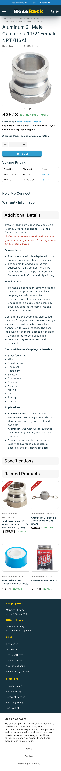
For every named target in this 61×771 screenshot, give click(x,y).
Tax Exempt (12, 708)
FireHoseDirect (14, 655)
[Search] (52, 11)
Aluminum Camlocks (36, 18)
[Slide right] (36, 109)
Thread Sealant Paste (44, 580)
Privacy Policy (26, 741)
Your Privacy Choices (18, 671)
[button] (3, 11)
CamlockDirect (14, 660)
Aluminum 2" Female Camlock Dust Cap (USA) (43, 520)
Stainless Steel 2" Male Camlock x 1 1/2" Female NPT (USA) (15, 524)
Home (5, 18)
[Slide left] (24, 109)
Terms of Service (15, 697)
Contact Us (12, 644)
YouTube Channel (16, 666)
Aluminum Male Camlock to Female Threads (23, 21)
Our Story (11, 649)
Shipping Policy (15, 702)
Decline (29, 756)
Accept (29, 748)
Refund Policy (14, 691)
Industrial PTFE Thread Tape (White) (15, 582)
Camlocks (17, 18)
